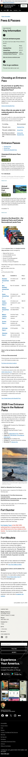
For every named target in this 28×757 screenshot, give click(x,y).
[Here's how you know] (14, 2)
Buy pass (5, 160)
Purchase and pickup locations (9, 363)
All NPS (14, 652)
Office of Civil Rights (6, 746)
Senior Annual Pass (5, 295)
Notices (2, 730)
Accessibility (4, 723)
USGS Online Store (6, 372)
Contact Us (4, 622)
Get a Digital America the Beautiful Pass (11, 398)
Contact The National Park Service (9, 732)
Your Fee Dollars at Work (15, 564)
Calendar (15, 10)
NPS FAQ (3, 734)
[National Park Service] (1, 6)
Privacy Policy (4, 725)
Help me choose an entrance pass (11, 57)
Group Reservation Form (13, 577)
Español (4, 631)
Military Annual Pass (5, 308)
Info (1, 10)
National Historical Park (9, 6)
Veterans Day (14, 442)
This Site (14, 648)
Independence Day (13, 433)
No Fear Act (3, 737)
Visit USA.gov (5, 753)
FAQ (3, 626)
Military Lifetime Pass (4, 316)
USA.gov (3, 743)
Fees (20, 10)
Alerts (6, 10)
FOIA (2, 728)
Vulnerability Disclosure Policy (8, 741)
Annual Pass (6, 50)
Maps (11, 10)
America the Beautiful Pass (10, 52)
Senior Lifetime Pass (4, 302)
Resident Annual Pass (5, 279)
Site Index (4, 629)
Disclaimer (3, 739)
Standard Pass (7, 48)
